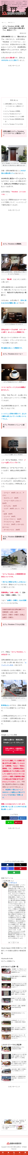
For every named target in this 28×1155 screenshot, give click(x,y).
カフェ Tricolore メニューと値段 (14, 116)
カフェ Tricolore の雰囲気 (12, 111)
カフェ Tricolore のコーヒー (13, 114)
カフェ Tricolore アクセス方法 (14, 124)
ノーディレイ (12, 882)
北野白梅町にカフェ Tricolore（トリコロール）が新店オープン (14, 106)
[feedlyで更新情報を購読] (14, 872)
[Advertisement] (14, 81)
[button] (25, 580)
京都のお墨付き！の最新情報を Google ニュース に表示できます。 (14, 750)
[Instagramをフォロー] (7, 868)
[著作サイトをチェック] (7, 864)
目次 (11, 100)
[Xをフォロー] (20, 864)
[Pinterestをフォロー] (20, 868)
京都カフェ (5, 731)
